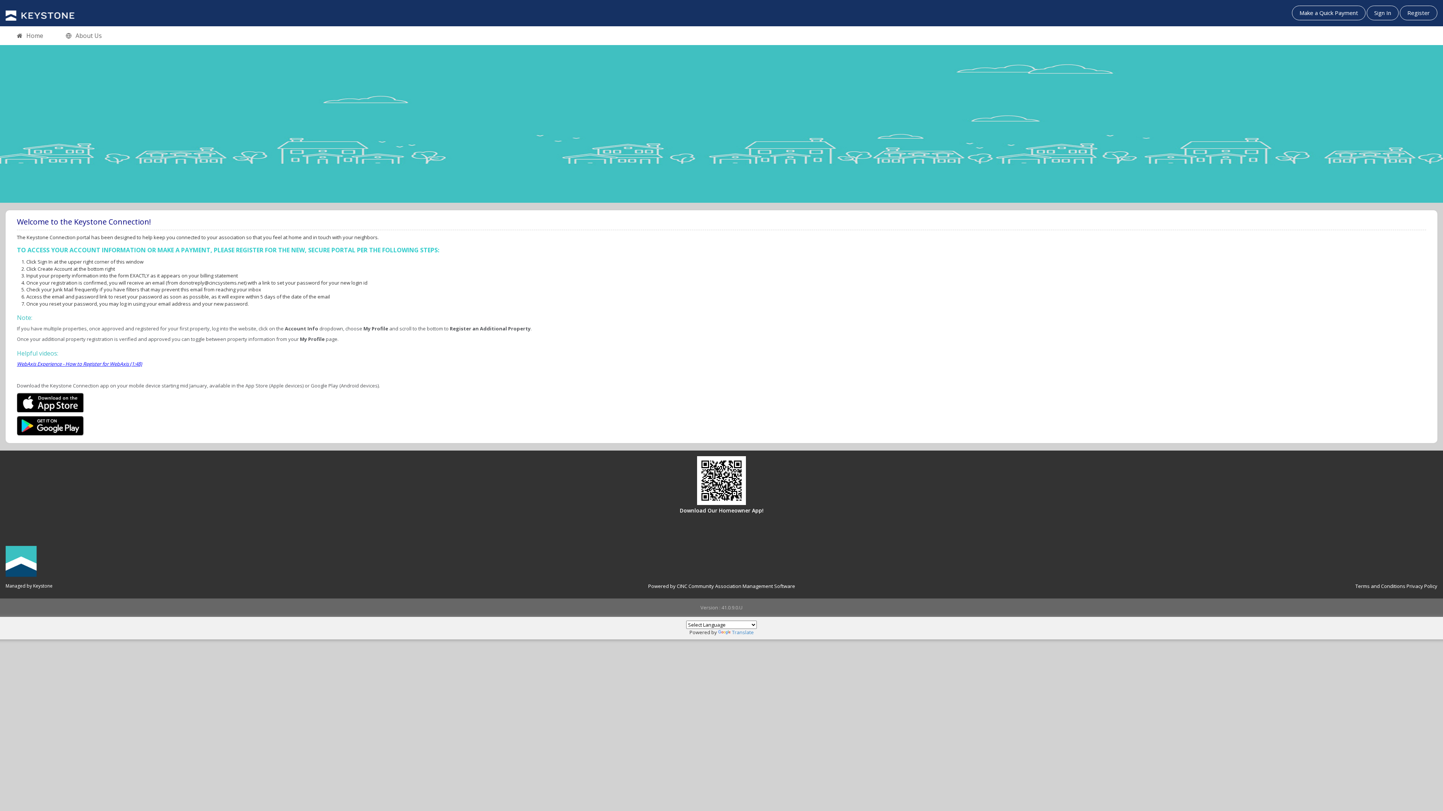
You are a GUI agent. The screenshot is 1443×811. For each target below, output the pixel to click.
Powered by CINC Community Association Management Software (721, 586)
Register (1418, 13)
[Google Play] (50, 425)
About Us (89, 36)
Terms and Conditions (1380, 586)
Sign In (1382, 13)
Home (34, 36)
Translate (743, 632)
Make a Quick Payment (1328, 13)
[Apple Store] (50, 401)
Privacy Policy (1422, 586)
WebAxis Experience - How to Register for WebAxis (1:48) (79, 363)
